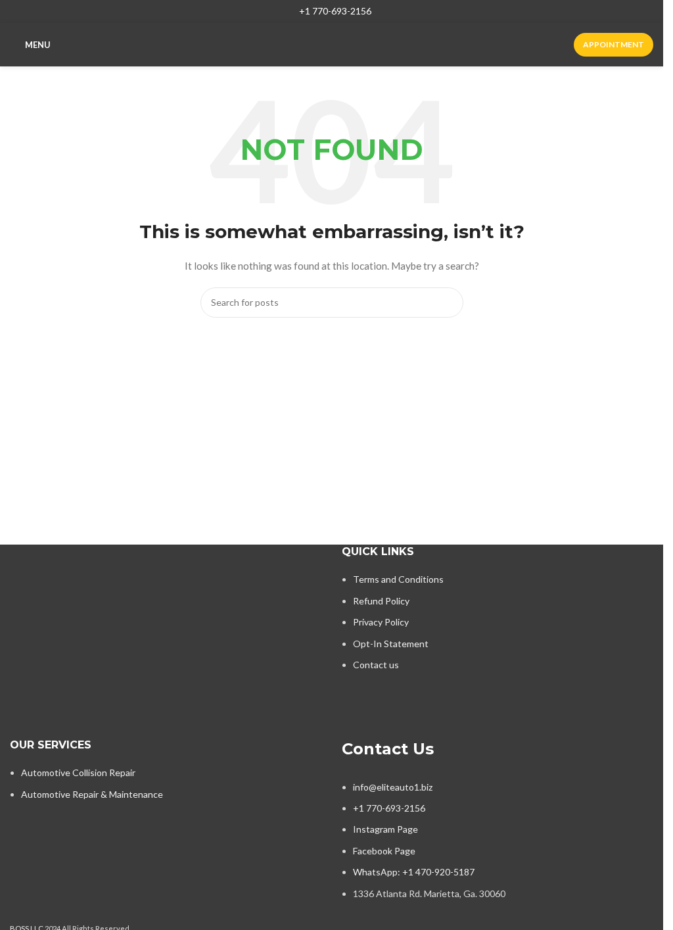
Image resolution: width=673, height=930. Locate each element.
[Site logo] (331, 43)
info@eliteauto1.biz (392, 787)
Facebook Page (384, 850)
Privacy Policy (381, 621)
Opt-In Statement (391, 643)
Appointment (613, 44)
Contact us (376, 664)
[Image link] (125, 593)
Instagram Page (385, 829)
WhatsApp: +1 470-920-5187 (414, 871)
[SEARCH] (448, 302)
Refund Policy (381, 600)
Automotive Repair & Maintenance (92, 794)
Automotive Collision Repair (78, 772)
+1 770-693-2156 (335, 10)
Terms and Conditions (398, 579)
